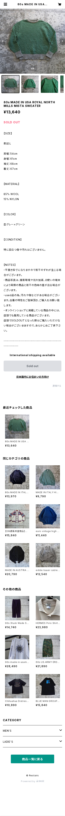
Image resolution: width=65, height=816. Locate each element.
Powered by (28, 781)
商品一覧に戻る (32, 759)
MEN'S (7, 730)
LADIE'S (8, 741)
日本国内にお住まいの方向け (32, 376)
